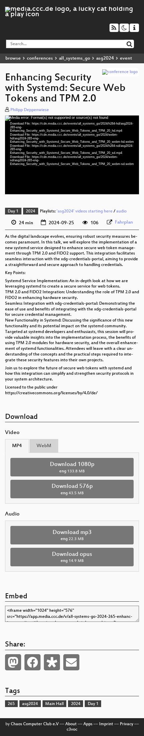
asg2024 (105, 58)
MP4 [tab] (17, 446)
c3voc (72, 729)
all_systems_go (74, 58)
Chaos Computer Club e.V (35, 724)
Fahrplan (124, 222)
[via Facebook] (32, 662)
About (71, 724)
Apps (87, 724)
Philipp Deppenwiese (29, 110)
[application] (72, 154)
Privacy (126, 724)
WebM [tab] (44, 446)
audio (121, 211)
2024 (30, 211)
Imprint (106, 724)
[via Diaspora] (52, 662)
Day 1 (13, 211)
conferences (40, 58)
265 (11, 704)
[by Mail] (71, 662)
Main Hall (54, 704)
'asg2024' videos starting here (85, 211)
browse (13, 58)
